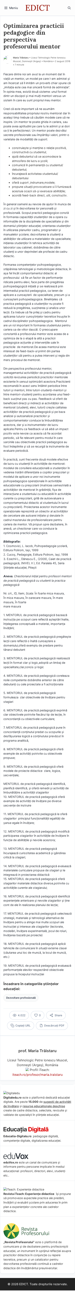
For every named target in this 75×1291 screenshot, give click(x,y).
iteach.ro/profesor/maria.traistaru (37, 1075)
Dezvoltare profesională (21, 997)
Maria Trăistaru (21, 57)
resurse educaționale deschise (44, 1106)
